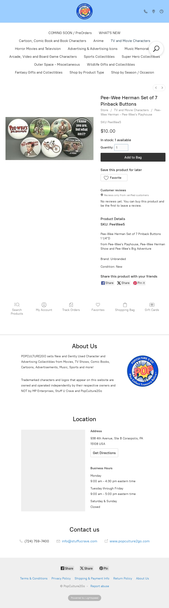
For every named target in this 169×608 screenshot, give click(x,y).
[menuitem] (156, 88)
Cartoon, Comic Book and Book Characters (52, 41)
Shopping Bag (125, 310)
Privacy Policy (61, 578)
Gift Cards (152, 310)
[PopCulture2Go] (84, 11)
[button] (114, 177)
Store (104, 110)
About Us (142, 578)
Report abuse (99, 586)
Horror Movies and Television (38, 49)
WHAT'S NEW (110, 33)
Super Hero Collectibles (141, 56)
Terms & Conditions (34, 578)
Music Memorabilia (139, 49)
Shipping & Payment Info (92, 578)
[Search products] (156, 49)
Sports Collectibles (99, 56)
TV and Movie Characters (130, 41)
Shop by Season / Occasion (132, 72)
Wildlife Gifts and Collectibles (111, 64)
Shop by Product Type (87, 72)
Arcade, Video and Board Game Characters (43, 56)
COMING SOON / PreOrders (70, 33)
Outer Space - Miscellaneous (57, 64)
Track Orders (71, 310)
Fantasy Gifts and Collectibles (38, 72)
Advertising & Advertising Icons (93, 49)
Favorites (98, 310)
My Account (44, 310)
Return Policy (122, 578)
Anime (98, 41)
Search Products (17, 312)
